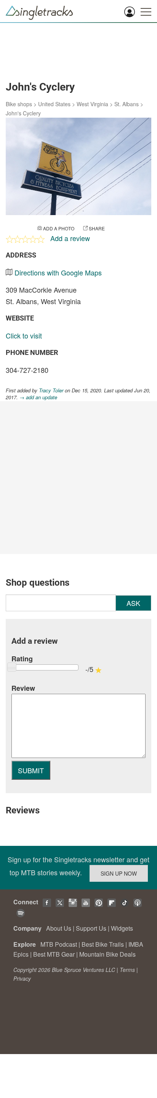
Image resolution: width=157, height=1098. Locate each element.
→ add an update (38, 397)
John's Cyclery (23, 113)
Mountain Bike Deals (107, 954)
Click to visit (24, 335)
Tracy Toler (51, 390)
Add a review (70, 238)
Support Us (91, 928)
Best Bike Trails (103, 944)
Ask (133, 603)
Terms (127, 969)
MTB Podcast (58, 944)
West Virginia (92, 104)
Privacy (22, 978)
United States (54, 104)
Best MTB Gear (54, 954)
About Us (58, 928)
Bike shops (19, 104)
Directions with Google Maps (58, 272)
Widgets (122, 928)
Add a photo (58, 228)
